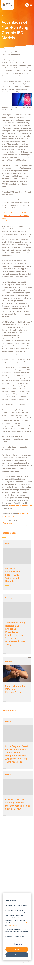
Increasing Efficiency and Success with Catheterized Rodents (12, 574)
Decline (17, 955)
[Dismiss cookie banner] (27, 896)
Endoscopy (24, 525)
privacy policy (24, 922)
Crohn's (14, 525)
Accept (17, 949)
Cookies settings (16, 944)
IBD (10, 525)
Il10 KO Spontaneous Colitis (14, 221)
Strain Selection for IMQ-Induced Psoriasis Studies (15, 689)
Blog (3, 15)
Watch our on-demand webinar (20, 506)
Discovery (5, 525)
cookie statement (12, 925)
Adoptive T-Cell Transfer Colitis (15, 213)
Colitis (18, 525)
